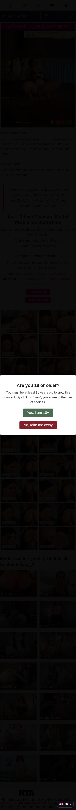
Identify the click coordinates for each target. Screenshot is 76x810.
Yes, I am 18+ (38, 413)
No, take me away (38, 425)
